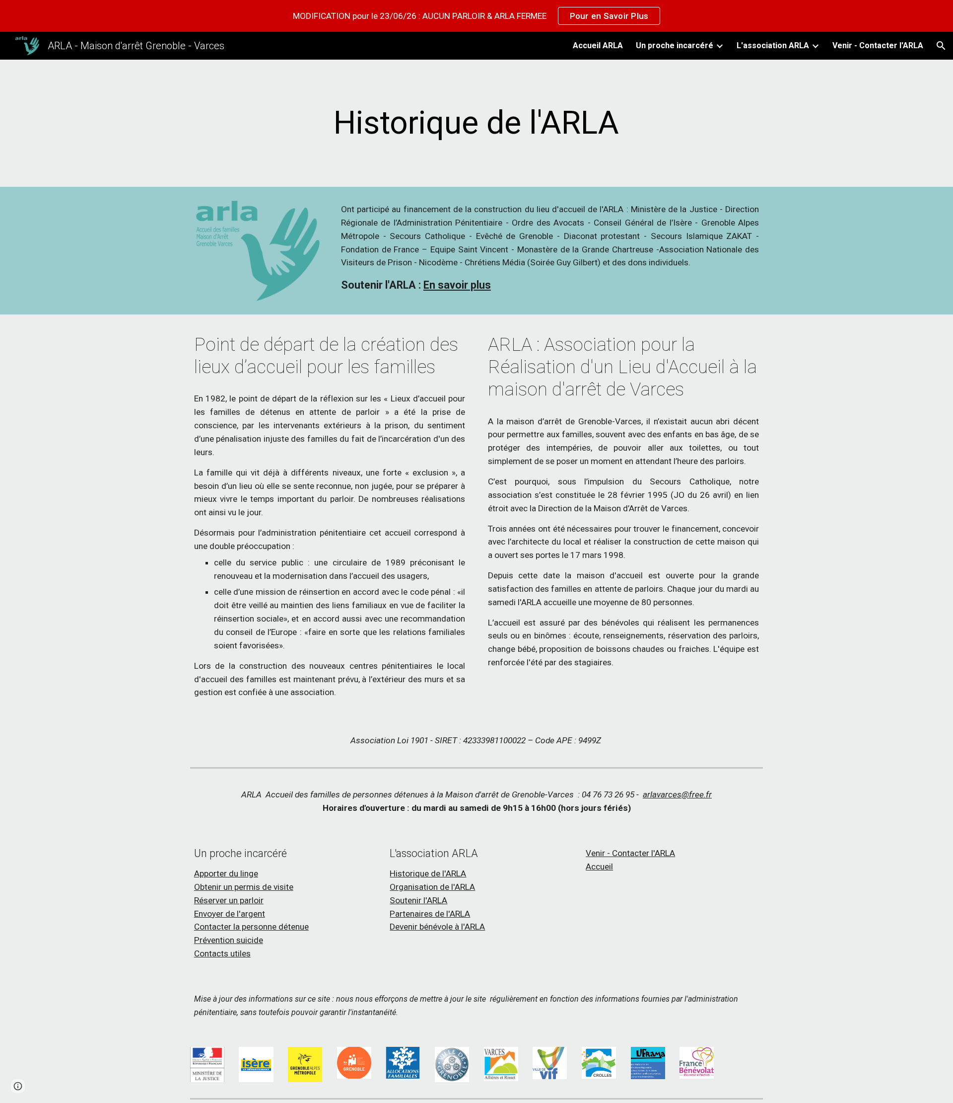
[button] (941, 46)
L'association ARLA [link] (773, 45)
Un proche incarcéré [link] (674, 45)
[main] (476, 123)
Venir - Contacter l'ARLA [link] (877, 45)
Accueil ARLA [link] (598, 45)
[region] (476, 16)
